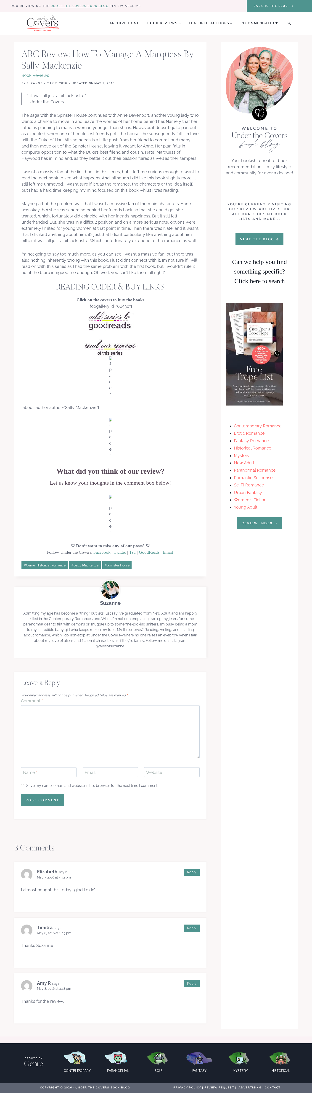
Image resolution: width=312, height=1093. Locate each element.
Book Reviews (35, 75)
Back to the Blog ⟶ (274, 6)
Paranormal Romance (255, 470)
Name (30, 772)
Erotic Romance (249, 433)
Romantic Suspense (253, 477)
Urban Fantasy (248, 492)
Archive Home (124, 23)
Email (168, 552)
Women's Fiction (250, 499)
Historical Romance (252, 448)
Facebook (102, 552)
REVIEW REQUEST (219, 1087)
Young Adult (245, 507)
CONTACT (272, 1087)
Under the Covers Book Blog (79, 6)
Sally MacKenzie (84, 565)
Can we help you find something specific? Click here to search (259, 271)
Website (154, 772)
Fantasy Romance (251, 440)
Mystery (241, 455)
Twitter (120, 552)
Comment (32, 700)
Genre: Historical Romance (45, 565)
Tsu (132, 552)
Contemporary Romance (258, 426)
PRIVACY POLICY (187, 1087)
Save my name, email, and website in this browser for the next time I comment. (92, 785)
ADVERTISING (250, 1087)
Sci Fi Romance (249, 485)
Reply (191, 872)
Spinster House (117, 565)
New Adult (244, 462)
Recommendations (260, 23)
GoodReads (149, 552)
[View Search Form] (289, 23)
